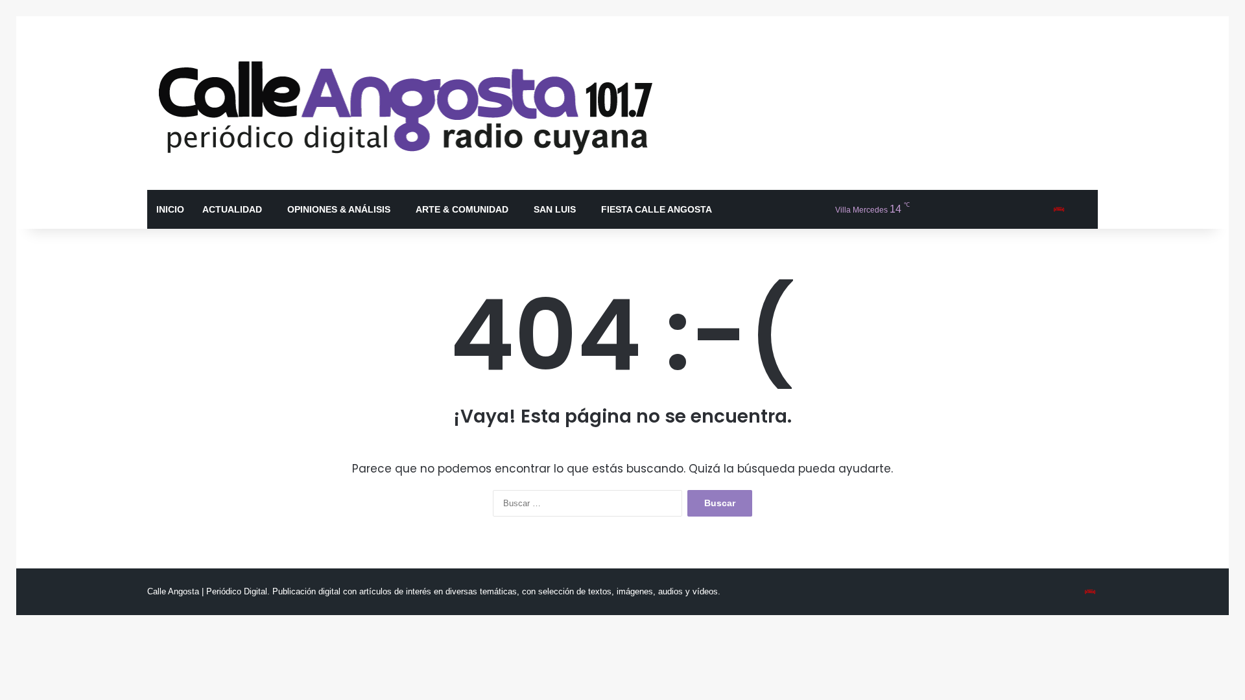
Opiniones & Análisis (338, 209)
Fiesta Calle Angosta (656, 209)
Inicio (170, 209)
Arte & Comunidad (462, 209)
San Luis (555, 209)
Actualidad (232, 209)
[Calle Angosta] (406, 103)
